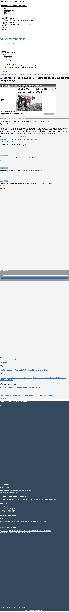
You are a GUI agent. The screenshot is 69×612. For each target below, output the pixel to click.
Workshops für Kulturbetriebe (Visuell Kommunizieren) (19, 20)
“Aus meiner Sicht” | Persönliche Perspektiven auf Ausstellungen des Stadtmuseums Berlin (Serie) (26, 183)
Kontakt (4, 29)
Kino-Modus (21, 118)
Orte (3, 16)
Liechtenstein (8, 19)
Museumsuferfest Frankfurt (10, 362)
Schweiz (6, 17)
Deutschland (7, 14)
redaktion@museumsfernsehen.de (8, 492)
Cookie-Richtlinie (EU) (9, 512)
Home (3, 9)
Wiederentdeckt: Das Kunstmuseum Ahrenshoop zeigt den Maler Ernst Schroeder (21, 170)
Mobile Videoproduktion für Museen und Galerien (18, 21)
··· (2, 31)
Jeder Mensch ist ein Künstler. (9, 139)
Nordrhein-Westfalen (48, 74)
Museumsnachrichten (8, 6)
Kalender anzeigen (4, 398)
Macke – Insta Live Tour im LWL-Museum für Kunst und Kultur (24, 370)
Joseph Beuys (24, 139)
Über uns (4, 27)
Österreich (7, 11)
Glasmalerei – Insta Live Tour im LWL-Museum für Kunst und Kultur (26, 395)
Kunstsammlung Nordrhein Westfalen (12, 74)
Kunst (31, 139)
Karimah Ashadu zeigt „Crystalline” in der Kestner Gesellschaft (16, 157)
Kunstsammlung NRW (19, 136)
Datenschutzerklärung (9, 510)
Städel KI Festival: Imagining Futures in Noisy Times (20, 387)
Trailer (36, 139)
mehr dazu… (3, 523)
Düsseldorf (37, 74)
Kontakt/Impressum (8, 508)
